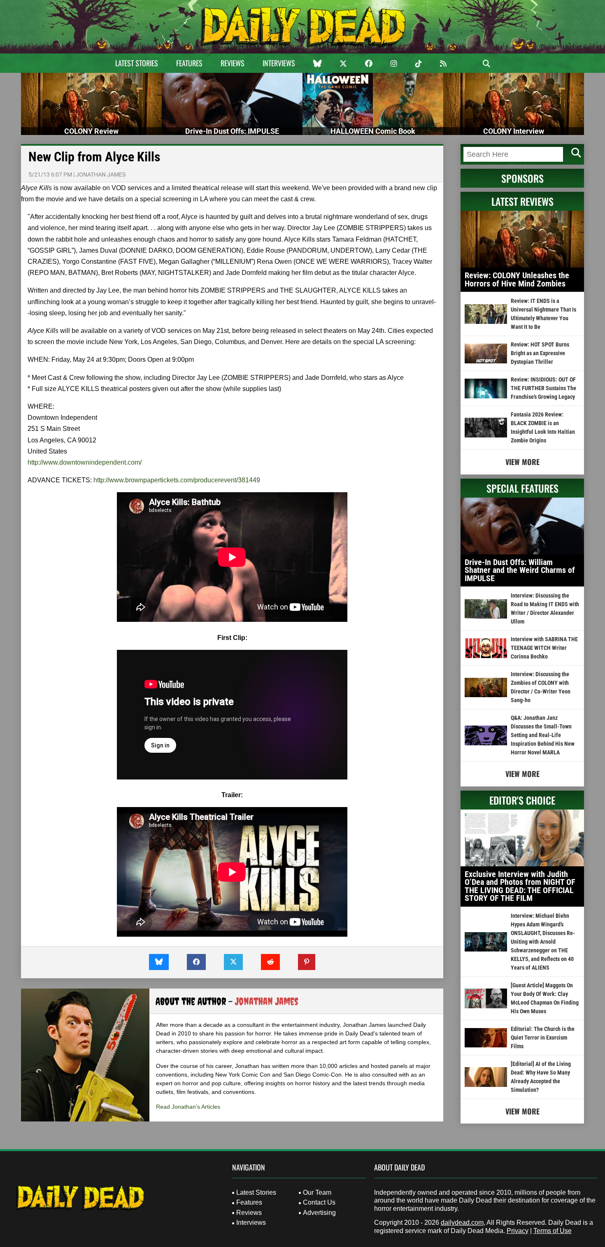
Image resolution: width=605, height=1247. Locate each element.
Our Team (317, 1192)
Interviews (279, 63)
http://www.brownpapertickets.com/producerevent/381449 (176, 480)
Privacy (517, 1230)
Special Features (522, 488)
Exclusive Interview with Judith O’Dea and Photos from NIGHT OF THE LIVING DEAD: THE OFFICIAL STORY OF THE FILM (520, 886)
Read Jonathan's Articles (188, 1106)
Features (189, 63)
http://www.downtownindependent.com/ (85, 462)
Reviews (232, 63)
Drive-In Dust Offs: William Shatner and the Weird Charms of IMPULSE (520, 570)
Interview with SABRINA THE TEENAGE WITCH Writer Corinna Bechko (544, 648)
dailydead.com (462, 1222)
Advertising (319, 1212)
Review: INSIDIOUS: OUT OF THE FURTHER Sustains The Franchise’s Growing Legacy (543, 388)
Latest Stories (136, 63)
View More (522, 461)
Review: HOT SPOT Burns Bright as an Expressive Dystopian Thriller (540, 353)
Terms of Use (552, 1230)
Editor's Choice (522, 800)
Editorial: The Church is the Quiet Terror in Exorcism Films (543, 1037)
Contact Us (319, 1202)
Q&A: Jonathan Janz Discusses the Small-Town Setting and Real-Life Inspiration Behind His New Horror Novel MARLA (543, 735)
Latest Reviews (522, 201)
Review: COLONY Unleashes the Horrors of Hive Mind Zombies (517, 279)
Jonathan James (101, 174)
